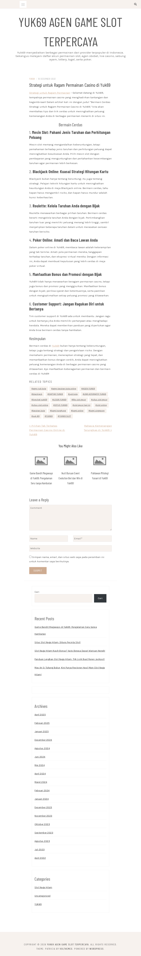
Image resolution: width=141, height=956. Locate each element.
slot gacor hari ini (82, 405)
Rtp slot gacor (79, 399)
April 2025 (40, 714)
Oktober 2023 (42, 824)
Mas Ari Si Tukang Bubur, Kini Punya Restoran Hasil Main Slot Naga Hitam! (70, 671)
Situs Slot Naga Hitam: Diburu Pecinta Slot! (58, 642)
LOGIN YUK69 (60, 399)
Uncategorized (43, 896)
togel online (77, 410)
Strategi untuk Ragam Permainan (49, 92)
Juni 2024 (40, 757)
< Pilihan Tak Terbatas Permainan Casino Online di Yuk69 (47, 430)
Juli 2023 (40, 849)
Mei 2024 (40, 765)
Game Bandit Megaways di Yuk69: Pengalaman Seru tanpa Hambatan (41, 478)
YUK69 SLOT (65, 416)
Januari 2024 (42, 799)
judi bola (73, 394)
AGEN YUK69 (89, 388)
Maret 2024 (41, 782)
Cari (37, 591)
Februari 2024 (42, 790)
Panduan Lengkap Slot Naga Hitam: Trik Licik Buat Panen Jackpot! (70, 659)
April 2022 (40, 858)
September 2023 (44, 832)
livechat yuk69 (40, 399)
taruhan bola (39, 410)
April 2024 (40, 773)
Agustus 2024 (42, 748)
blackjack (37, 394)
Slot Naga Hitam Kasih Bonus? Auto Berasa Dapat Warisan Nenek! (70, 650)
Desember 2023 (43, 807)
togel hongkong (58, 410)
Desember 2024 (43, 740)
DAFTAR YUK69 (56, 394)
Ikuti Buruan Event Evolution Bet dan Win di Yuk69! (71, 478)
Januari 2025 (42, 731)
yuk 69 (36, 416)
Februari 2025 (42, 723)
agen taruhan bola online (64, 388)
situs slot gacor (100, 399)
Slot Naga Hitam (43, 887)
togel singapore (97, 410)
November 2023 (43, 816)
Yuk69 (55, 345)
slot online (102, 405)
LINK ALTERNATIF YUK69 (95, 394)
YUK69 (32, 78)
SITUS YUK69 (61, 405)
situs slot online (40, 405)
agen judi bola (39, 388)
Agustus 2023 (42, 841)
